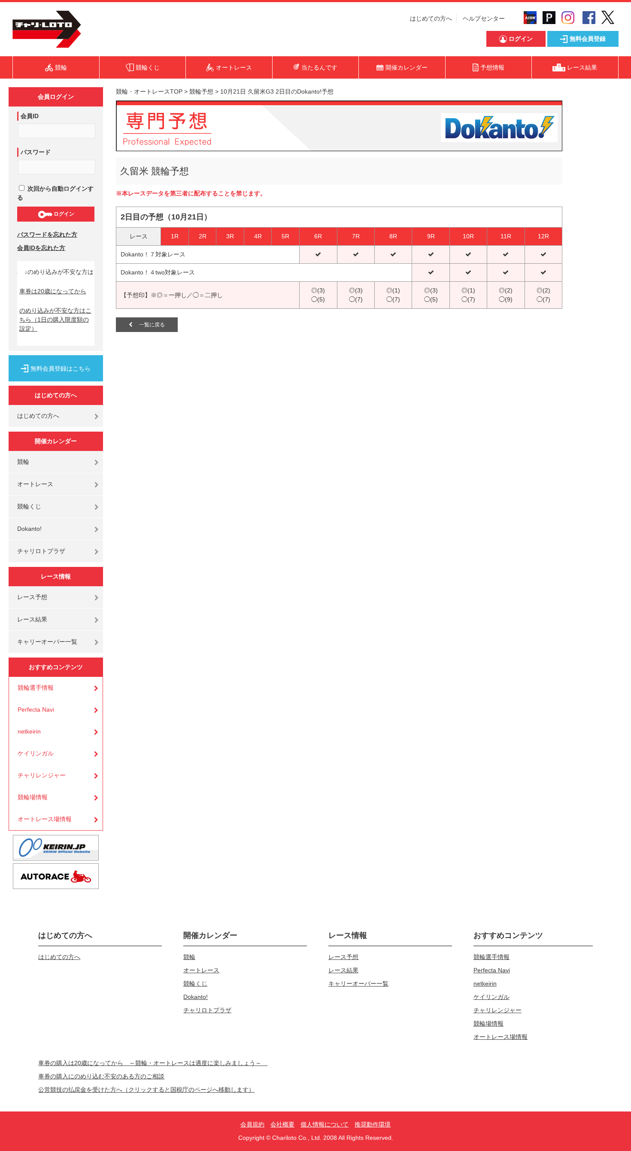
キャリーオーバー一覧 (47, 641)
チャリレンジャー (42, 775)
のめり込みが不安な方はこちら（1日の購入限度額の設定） (55, 319)
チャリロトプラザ (41, 551)
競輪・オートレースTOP (149, 91)
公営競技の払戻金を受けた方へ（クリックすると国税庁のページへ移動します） (146, 1089)
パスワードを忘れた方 (47, 234)
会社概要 (282, 1124)
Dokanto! (29, 528)
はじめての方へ (431, 18)
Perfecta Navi (36, 709)
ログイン (63, 214)
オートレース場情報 (45, 819)
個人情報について (324, 1124)
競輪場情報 (33, 797)
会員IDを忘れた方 (41, 247)
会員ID (30, 116)
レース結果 (32, 619)
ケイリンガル (36, 753)
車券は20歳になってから (52, 291)
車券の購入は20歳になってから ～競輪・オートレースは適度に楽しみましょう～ (152, 1063)
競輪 (23, 461)
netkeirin (29, 731)
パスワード (36, 152)
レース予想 (32, 597)
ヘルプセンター (484, 18)
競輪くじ (29, 506)
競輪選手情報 (36, 687)
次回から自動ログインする (55, 193)
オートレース (35, 484)
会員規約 (252, 1124)
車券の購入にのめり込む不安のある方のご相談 (101, 1076)
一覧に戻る (149, 325)
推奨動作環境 (373, 1124)
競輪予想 (201, 91)
